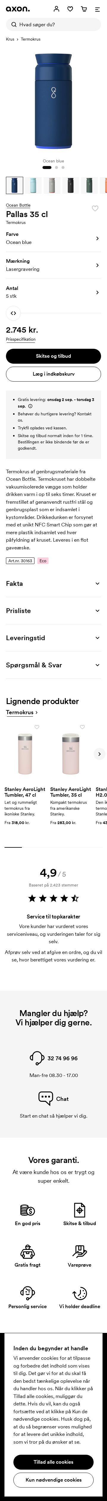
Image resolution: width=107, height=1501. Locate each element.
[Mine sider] (56, 9)
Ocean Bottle (18, 205)
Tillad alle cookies (53, 1462)
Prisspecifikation (21, 339)
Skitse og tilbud (53, 356)
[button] (14, 185)
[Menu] (97, 9)
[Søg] (12, 24)
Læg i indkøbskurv (54, 374)
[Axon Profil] (18, 9)
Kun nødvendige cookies (54, 1480)
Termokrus (30, 39)
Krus (10, 39)
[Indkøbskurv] (84, 9)
